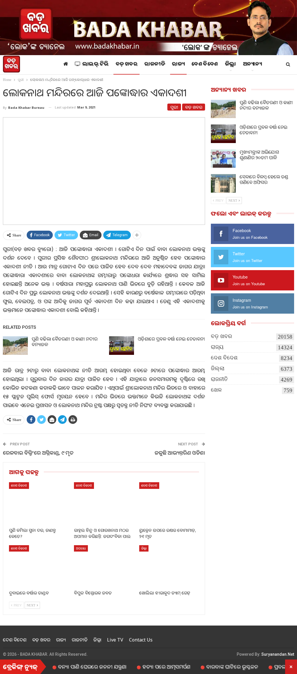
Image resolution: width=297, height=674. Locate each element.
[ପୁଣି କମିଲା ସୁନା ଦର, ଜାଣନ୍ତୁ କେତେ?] (39, 503)
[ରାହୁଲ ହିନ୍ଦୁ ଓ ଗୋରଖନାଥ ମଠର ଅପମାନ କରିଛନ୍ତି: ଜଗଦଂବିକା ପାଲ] (104, 503)
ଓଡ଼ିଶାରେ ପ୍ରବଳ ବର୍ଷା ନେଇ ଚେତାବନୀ (171, 339)
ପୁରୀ (174, 107)
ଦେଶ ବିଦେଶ (204, 65)
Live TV (115, 640)
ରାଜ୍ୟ (178, 65)
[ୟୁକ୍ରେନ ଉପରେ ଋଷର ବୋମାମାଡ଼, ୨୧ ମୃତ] (169, 503)
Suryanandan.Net (277, 654)
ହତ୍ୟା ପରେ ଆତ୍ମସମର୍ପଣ (151, 666)
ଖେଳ (216, 390)
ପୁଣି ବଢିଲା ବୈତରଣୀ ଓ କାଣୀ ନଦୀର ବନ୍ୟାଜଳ (64, 342)
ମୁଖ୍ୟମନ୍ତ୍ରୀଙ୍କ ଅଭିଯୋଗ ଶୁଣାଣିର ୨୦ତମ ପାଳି (259, 155)
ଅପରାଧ (81, 548)
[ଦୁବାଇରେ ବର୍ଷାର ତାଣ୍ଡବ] (39, 566)
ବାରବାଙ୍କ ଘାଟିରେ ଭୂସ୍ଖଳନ (217, 666)
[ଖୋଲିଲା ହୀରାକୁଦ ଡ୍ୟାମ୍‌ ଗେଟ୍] (169, 566)
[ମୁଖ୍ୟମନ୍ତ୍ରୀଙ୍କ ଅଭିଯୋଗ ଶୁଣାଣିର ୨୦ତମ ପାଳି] (223, 158)
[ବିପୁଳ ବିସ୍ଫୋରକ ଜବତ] (104, 566)
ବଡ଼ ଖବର (127, 65)
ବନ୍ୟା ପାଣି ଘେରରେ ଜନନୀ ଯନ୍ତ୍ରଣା (77, 666)
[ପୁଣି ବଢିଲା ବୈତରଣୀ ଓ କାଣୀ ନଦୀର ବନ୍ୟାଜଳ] (15, 345)
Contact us (141, 640)
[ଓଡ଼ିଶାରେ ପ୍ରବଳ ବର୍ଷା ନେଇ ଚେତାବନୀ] (121, 345)
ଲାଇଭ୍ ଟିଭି (95, 65)
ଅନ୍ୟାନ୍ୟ (252, 65)
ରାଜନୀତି (154, 65)
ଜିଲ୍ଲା (230, 65)
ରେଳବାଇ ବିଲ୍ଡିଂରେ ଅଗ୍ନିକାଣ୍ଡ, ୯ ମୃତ (38, 452)
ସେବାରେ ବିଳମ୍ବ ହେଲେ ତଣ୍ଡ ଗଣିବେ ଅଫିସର (264, 179)
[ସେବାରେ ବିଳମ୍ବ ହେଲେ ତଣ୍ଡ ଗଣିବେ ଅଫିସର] (223, 183)
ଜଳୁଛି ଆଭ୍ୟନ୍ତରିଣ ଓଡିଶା (180, 452)
